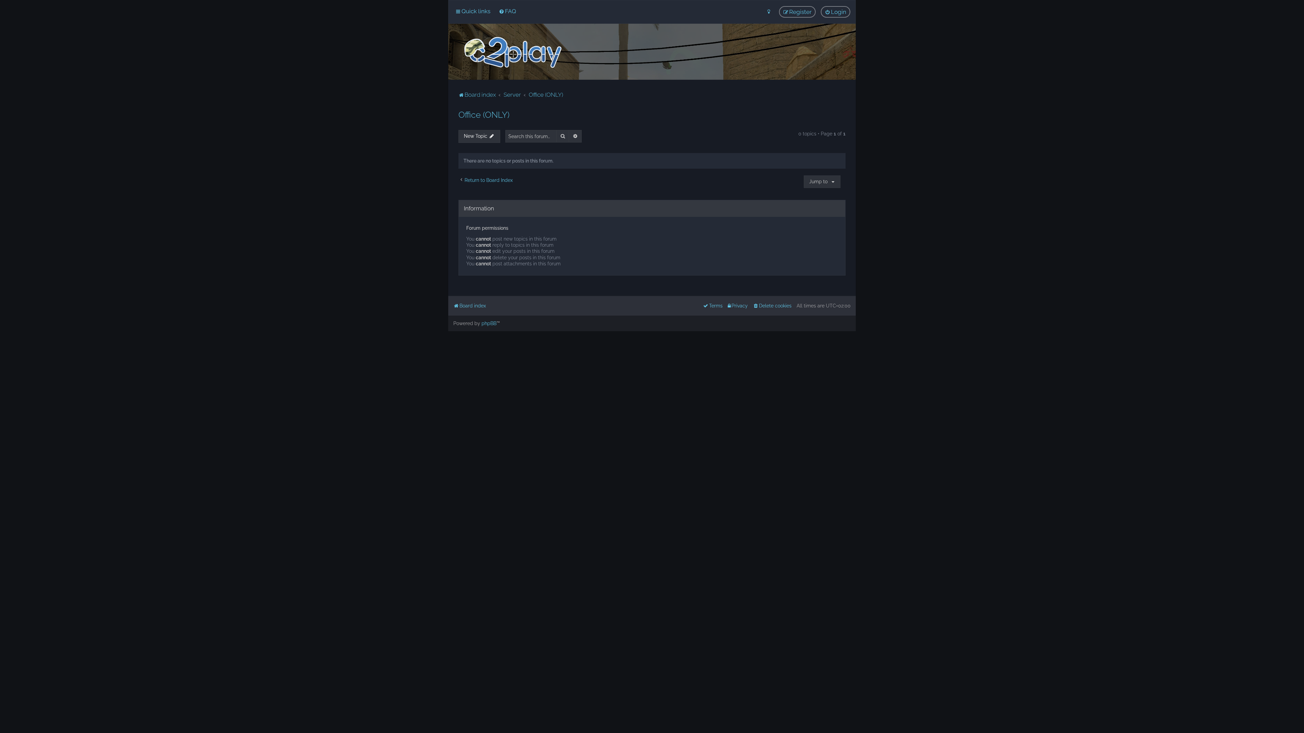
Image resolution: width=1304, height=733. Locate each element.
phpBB (489, 323)
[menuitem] (507, 11)
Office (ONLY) (483, 115)
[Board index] (512, 52)
